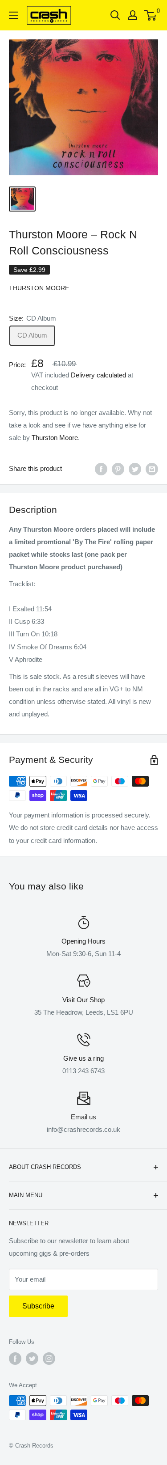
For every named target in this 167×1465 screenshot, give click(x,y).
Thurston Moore (39, 288)
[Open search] (115, 15)
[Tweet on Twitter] (135, 468)
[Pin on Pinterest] (118, 468)
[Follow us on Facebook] (15, 1358)
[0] (150, 15)
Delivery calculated (98, 375)
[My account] (132, 15)
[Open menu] (13, 15)
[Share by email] (152, 468)
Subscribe (38, 1306)
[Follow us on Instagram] (49, 1358)
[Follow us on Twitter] (32, 1358)
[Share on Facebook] (101, 468)
